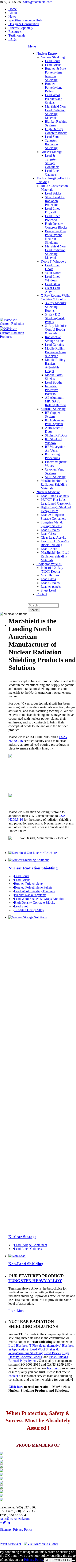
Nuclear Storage (22, 1237)
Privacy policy (61, 1559)
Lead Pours (21, 876)
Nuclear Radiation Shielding (33, 868)
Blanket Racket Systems (30, 895)
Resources (15, 31)
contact (13, 1376)
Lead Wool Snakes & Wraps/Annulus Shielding (33, 1351)
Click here (15, 1386)
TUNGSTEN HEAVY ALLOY (35, 1280)
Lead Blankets (18, 1345)
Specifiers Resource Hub (25, 20)
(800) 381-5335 (10, 2)
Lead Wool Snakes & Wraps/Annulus (39, 899)
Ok (47, 1559)
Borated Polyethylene (28, 883)
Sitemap (5, 1529)
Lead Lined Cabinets (28, 1248)
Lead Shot (21, 906)
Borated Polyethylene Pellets (33, 887)
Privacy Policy (23, 1529)
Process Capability (20, 28)
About (12, 12)
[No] (73, 1560)
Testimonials (16, 35)
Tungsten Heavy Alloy (29, 910)
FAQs (12, 39)
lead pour (53, 1368)
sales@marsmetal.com (15, 1518)
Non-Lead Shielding (25, 1264)
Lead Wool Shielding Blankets (34, 891)
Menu (32, 46)
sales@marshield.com (37, 2)
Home (12, 9)
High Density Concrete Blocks (34, 902)
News (12, 16)
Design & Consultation (23, 24)
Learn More (16, 1310)
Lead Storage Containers (30, 1245)
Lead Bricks (22, 880)
